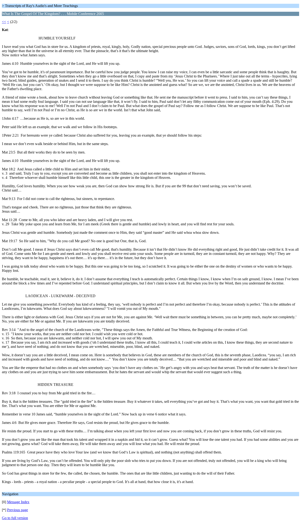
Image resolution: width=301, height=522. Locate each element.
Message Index (18, 502)
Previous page (17, 510)
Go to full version (15, 518)
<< (4, 22)
